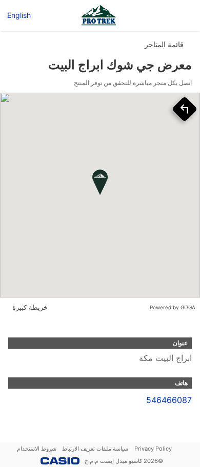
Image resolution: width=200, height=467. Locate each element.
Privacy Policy (153, 448)
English (19, 15)
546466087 (169, 400)
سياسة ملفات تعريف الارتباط (95, 448)
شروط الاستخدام (36, 448)
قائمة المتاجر (164, 44)
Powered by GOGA (172, 307)
